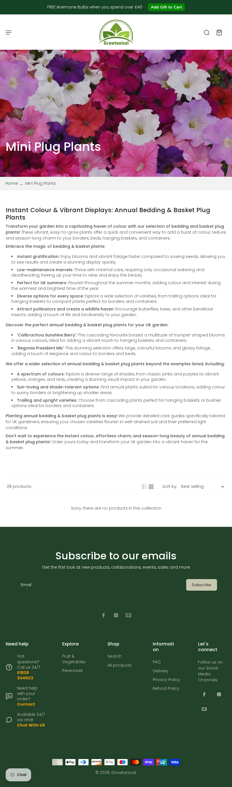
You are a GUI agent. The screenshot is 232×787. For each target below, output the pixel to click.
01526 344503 (25, 675)
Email (26, 585)
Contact (26, 704)
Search (115, 656)
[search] (206, 32)
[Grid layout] (151, 486)
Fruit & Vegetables (73, 659)
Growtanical (123, 772)
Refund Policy (166, 688)
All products (120, 665)
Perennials (72, 670)
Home (12, 183)
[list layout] (144, 486)
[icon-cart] (219, 32)
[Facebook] (103, 615)
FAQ (157, 662)
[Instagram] (116, 615)
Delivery (160, 671)
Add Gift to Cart (166, 7)
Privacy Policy (166, 679)
